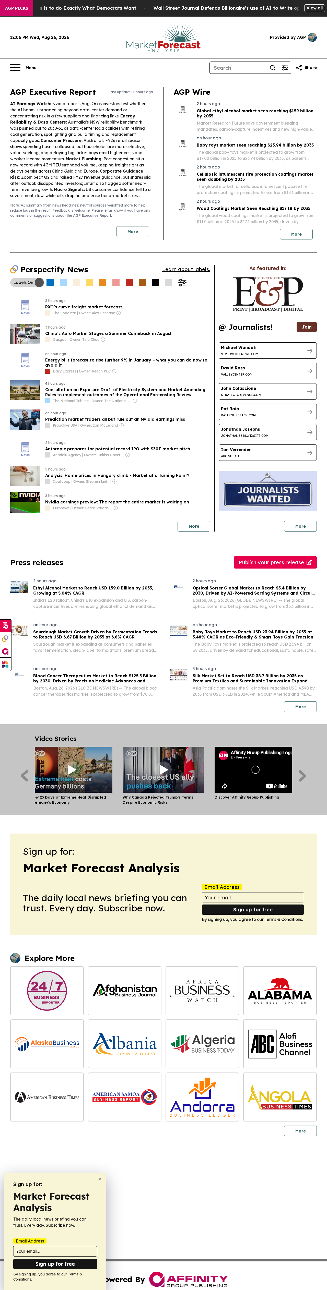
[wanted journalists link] (268, 294)
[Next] (303, 776)
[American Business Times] (47, 1097)
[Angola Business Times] (280, 1097)
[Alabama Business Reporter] (280, 990)
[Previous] (24, 776)
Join (307, 327)
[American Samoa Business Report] (124, 1097)
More (132, 231)
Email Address (222, 887)
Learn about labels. (186, 269)
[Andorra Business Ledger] (202, 1097)
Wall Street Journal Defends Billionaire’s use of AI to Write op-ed (231, 8)
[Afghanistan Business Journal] (124, 990)
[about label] (47, 313)
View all (315, 7)
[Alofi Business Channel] (280, 1043)
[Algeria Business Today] (202, 1043)
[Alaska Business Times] (47, 1043)
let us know (113, 210)
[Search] (272, 68)
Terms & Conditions (283, 919)
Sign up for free (253, 909)
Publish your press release (271, 562)
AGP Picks (16, 8)
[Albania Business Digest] (124, 1043)
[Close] (99, 1179)
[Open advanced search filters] (285, 68)
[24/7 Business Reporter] (47, 990)
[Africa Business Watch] (202, 990)
